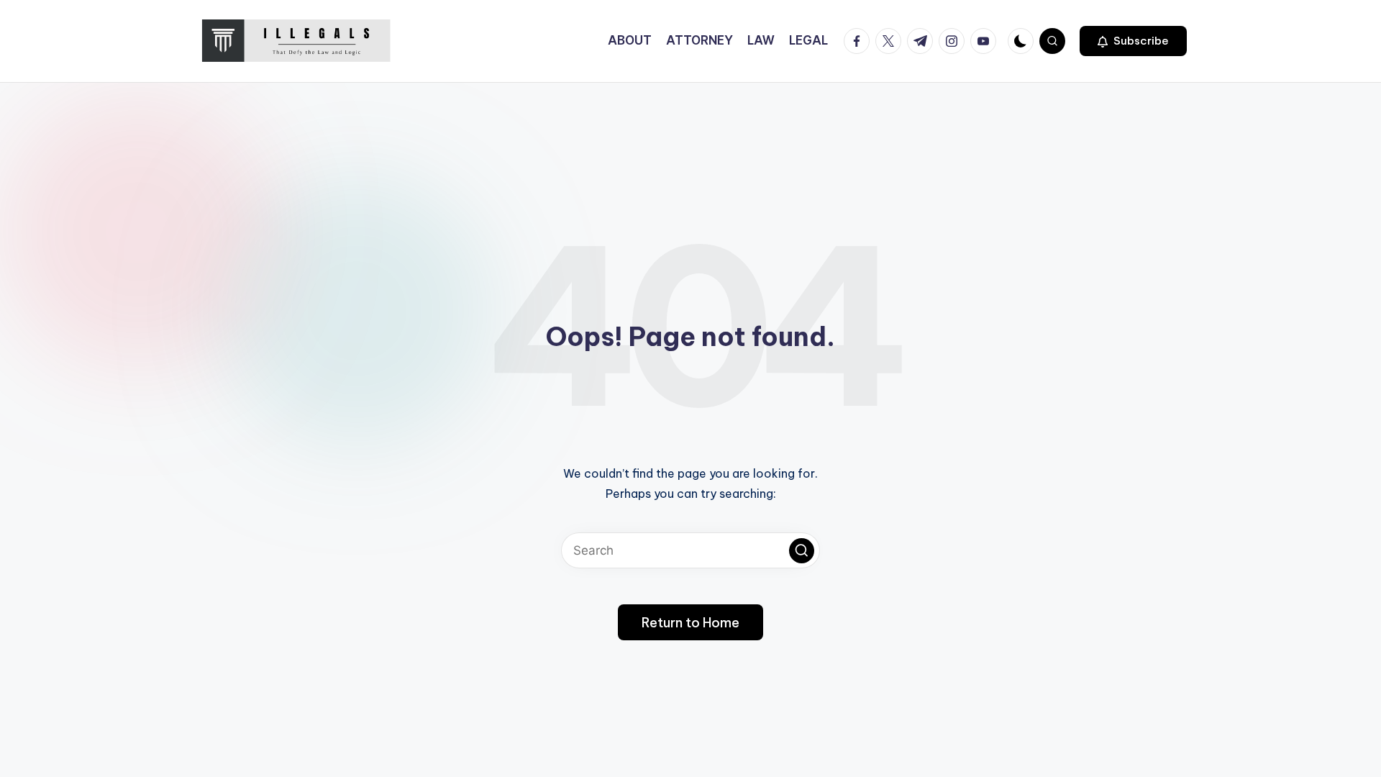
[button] (1133, 41)
